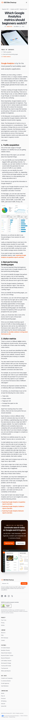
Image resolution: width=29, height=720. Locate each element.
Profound (3, 698)
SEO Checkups (4, 637)
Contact (3, 640)
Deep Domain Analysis (6, 652)
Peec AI (3, 695)
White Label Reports (6, 670)
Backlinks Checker (5, 650)
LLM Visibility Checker (6, 660)
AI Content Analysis (5, 647)
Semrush (3, 703)
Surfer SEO (3, 706)
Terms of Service (24, 715)
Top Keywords (4, 668)
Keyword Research (5, 658)
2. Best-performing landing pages (10, 54)
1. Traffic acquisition (6, 52)
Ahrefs (2, 693)
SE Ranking (3, 701)
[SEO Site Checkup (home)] (8, 2)
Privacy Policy (5, 717)
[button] (26, 2)
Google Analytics (7, 63)
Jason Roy (9, 26)
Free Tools (3, 620)
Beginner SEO (5, 9)
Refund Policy (12, 717)
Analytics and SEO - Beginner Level (18, 9)
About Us (3, 632)
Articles (3, 625)
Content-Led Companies (6, 678)
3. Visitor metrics (6, 56)
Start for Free (9, 543)
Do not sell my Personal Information (11, 715)
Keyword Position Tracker (7, 655)
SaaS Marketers (5, 686)
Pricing (2, 622)
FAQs (2, 635)
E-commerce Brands (6, 680)
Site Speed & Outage (6, 663)
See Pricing (20, 543)
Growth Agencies (5, 683)
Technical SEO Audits (6, 665)
